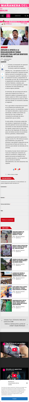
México (9, 174)
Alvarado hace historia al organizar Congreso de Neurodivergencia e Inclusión (19, 274)
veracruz (13, 174)
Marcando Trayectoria (20, 236)
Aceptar (15, 398)
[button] (27, 383)
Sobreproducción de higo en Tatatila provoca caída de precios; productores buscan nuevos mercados (19, 302)
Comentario (4, 186)
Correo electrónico (6, 204)
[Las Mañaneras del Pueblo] (14, 22)
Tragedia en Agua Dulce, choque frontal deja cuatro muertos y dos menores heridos (20, 260)
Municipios (4, 47)
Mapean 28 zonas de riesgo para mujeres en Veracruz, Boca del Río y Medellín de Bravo (19, 247)
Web (2, 210)
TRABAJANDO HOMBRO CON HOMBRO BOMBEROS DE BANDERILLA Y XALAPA (18, 233)
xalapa (16, 174)
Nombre (3, 197)
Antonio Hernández (7, 59)
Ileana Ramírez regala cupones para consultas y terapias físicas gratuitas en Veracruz (19, 288)
